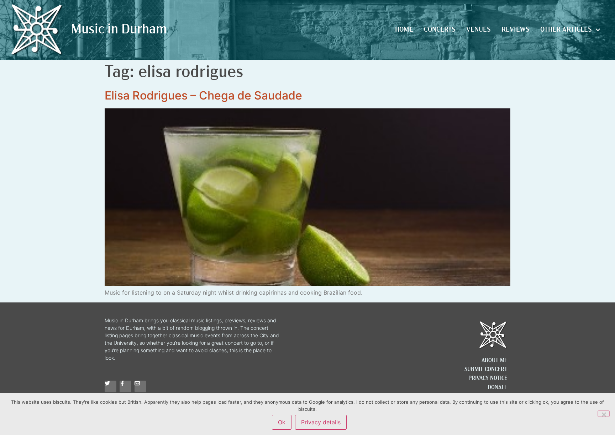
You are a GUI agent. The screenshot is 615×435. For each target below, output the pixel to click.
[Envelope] (140, 386)
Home (404, 29)
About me (495, 361)
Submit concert (486, 369)
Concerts (440, 29)
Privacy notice (488, 378)
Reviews (515, 29)
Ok (281, 422)
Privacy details (321, 422)
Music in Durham (119, 30)
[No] (604, 413)
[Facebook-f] (125, 386)
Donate (498, 388)
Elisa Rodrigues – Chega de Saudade (203, 95)
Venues (478, 29)
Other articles (566, 29)
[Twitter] (110, 386)
